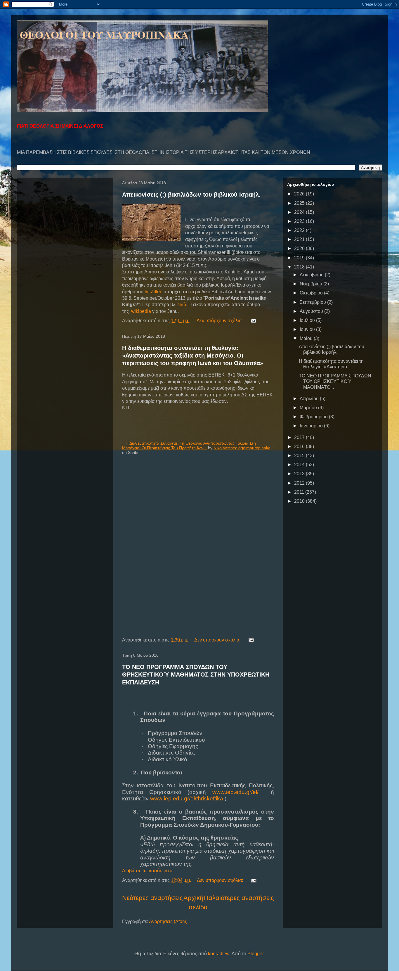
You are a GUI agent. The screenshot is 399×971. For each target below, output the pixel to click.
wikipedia (141, 311)
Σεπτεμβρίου (313, 302)
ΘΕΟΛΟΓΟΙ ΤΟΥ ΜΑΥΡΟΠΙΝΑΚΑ (104, 34)
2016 (300, 446)
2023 (300, 221)
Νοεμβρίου (311, 283)
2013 (300, 473)
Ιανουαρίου (312, 425)
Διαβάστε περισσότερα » (147, 870)
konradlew (218, 953)
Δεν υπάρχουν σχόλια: (220, 320)
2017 (300, 437)
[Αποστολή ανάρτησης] (253, 320)
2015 (300, 455)
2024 (300, 212)
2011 (299, 492)
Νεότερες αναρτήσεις (152, 897)
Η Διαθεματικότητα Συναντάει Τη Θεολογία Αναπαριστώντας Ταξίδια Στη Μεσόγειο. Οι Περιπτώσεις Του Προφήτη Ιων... (189, 445)
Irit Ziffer (153, 291)
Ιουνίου (308, 329)
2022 (300, 230)
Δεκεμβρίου (312, 274)
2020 (300, 248)
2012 (300, 483)
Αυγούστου (312, 311)
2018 (300, 266)
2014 (300, 464)
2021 (300, 239)
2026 (300, 193)
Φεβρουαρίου (314, 416)
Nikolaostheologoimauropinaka (242, 447)
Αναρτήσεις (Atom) (168, 921)
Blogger (255, 953)
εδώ (182, 304)
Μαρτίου (309, 407)
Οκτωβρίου (312, 292)
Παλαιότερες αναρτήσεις (239, 897)
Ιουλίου (308, 320)
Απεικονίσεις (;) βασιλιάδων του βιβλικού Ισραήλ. (191, 194)
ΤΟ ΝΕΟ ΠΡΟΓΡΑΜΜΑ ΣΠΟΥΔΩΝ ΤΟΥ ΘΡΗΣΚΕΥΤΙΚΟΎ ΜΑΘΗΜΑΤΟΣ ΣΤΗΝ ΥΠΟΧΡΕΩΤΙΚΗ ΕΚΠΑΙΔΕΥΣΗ (195, 674)
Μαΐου (307, 338)
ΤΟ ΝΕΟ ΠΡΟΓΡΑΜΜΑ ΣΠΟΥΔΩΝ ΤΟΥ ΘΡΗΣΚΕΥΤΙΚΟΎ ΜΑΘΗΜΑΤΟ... (335, 381)
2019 (300, 257)
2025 (300, 203)
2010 (300, 501)
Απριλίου (310, 398)
